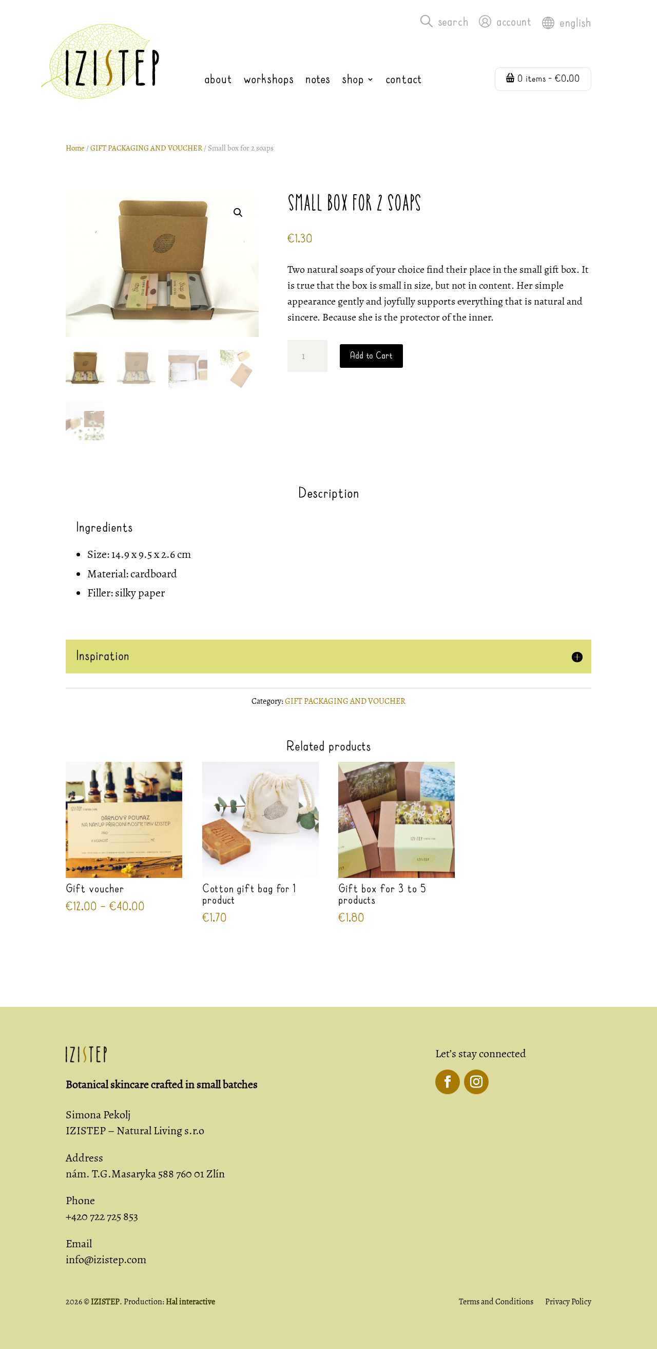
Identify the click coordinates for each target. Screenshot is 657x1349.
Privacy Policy (568, 1301)
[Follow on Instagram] (476, 1082)
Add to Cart (371, 356)
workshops (268, 79)
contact (403, 79)
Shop (353, 79)
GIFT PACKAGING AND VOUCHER (146, 148)
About (218, 79)
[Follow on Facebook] (447, 1082)
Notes (318, 79)
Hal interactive (190, 1301)
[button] (238, 212)
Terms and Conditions (496, 1301)
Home (75, 148)
